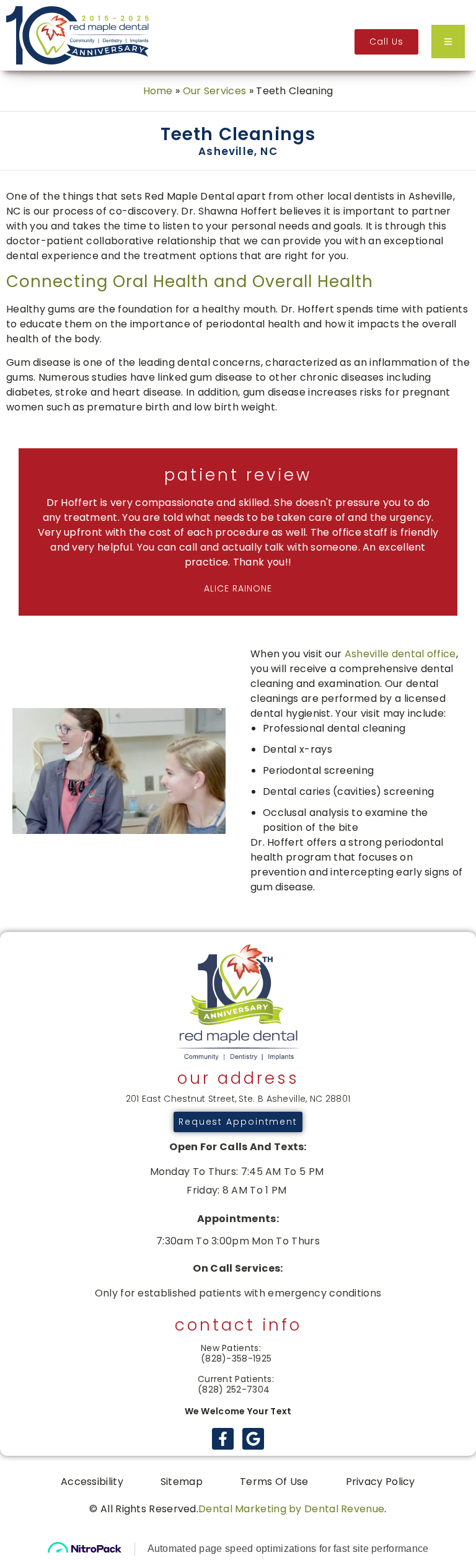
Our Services (215, 91)
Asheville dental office (400, 654)
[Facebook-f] (223, 1439)
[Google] (253, 1439)
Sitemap (182, 1481)
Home (158, 91)
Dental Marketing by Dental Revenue (291, 1509)
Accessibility (92, 1481)
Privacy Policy (380, 1481)
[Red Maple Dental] (77, 35)
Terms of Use (274, 1481)
